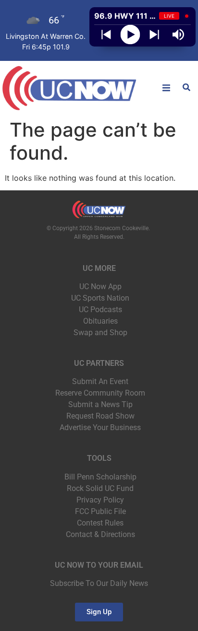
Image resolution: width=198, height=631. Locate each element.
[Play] (130, 35)
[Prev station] (154, 34)
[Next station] (106, 34)
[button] (166, 87)
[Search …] (186, 88)
